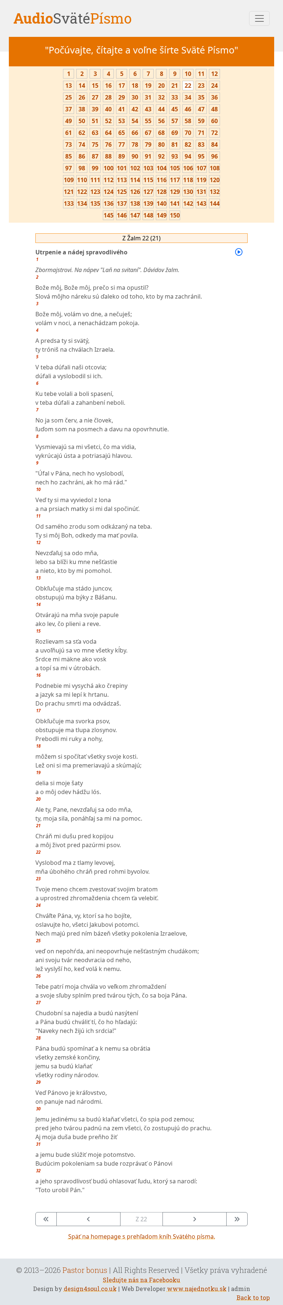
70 (188, 133)
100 (108, 168)
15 (95, 85)
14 (81, 85)
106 (188, 168)
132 (215, 192)
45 (174, 109)
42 (135, 109)
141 (175, 203)
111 (95, 180)
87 (95, 156)
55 (148, 121)
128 (162, 192)
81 (174, 144)
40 (108, 109)
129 (175, 192)
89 (121, 156)
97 (68, 168)
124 (108, 192)
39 (95, 109)
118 (188, 180)
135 (95, 203)
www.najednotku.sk (197, 1288)
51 (95, 121)
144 (215, 203)
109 (69, 180)
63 (95, 133)
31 (148, 97)
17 (121, 85)
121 (69, 192)
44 (161, 109)
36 (214, 97)
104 (162, 168)
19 (148, 85)
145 (108, 215)
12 (214, 74)
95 (201, 156)
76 (108, 144)
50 (81, 121)
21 (174, 85)
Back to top (253, 1297)
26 (81, 97)
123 (95, 192)
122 (82, 192)
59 (201, 121)
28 (108, 97)
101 (122, 168)
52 (108, 121)
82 (188, 144)
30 (135, 97)
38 (81, 109)
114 (135, 180)
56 (161, 121)
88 (108, 156)
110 (82, 180)
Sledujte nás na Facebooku (141, 1280)
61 (68, 133)
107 (201, 168)
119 (201, 180)
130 (188, 192)
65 (121, 133)
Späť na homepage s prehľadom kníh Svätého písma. (141, 1236)
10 (188, 74)
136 (108, 203)
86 (81, 156)
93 (174, 156)
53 (121, 121)
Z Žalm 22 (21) (141, 238)
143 (201, 203)
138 (135, 203)
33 (174, 97)
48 (214, 109)
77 (121, 144)
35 (201, 97)
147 (135, 215)
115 (148, 180)
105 (175, 168)
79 (148, 144)
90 (135, 156)
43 (148, 109)
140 (162, 203)
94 (188, 156)
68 (161, 133)
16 (108, 85)
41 (121, 109)
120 (215, 180)
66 (135, 133)
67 (148, 133)
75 (95, 144)
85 (68, 156)
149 (162, 215)
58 (188, 121)
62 (81, 133)
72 (214, 133)
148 (148, 215)
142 (188, 203)
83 (201, 144)
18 (135, 85)
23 (201, 85)
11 (201, 74)
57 (174, 121)
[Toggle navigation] (259, 18)
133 (69, 203)
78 (135, 144)
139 (148, 203)
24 (214, 85)
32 (161, 97)
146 (122, 215)
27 (95, 97)
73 (68, 144)
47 (201, 109)
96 (214, 156)
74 (81, 144)
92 (161, 156)
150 (175, 215)
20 (161, 85)
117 (175, 180)
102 (135, 168)
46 (188, 109)
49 (68, 121)
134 (82, 203)
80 (161, 144)
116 (162, 180)
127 (148, 192)
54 (135, 121)
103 (148, 168)
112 (108, 180)
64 (108, 133)
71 (201, 133)
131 (201, 192)
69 (174, 133)
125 (122, 192)
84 (214, 144)
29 (121, 97)
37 (68, 109)
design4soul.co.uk (90, 1288)
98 (81, 168)
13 (68, 85)
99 (95, 168)
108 (215, 168)
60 (214, 121)
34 (188, 97)
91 (148, 156)
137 (122, 203)
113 (122, 180)
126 (135, 192)
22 (188, 85)
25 (68, 97)
